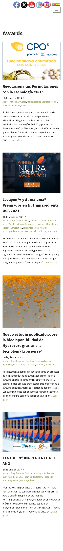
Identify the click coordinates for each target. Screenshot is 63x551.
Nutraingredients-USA (13, 231)
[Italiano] (49, 4)
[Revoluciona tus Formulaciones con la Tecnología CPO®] (31, 61)
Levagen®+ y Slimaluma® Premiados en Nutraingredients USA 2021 (31, 205)
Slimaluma (52, 231)
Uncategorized (27, 480)
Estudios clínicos (49, 101)
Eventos (12, 224)
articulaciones (9, 220)
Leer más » (16, 140)
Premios (25, 105)
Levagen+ (30, 224)
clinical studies (34, 101)
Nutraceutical (16, 227)
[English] (41, 4)
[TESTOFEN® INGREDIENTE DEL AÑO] (31, 432)
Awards (22, 101)
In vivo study (19, 364)
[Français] (45, 4)
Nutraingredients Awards (35, 227)
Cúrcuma (20, 361)
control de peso (38, 220)
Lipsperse (40, 224)
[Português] (54, 4)
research (50, 364)
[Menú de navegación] (56, 10)
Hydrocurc (7, 364)
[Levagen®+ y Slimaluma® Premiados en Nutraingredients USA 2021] (31, 173)
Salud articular (39, 231)
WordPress (35, 547)
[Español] (58, 4)
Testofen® (37, 476)
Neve (5, 547)
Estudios (30, 361)
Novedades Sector (11, 105)
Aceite (6, 101)
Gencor (20, 224)
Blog (27, 220)
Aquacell (14, 101)
